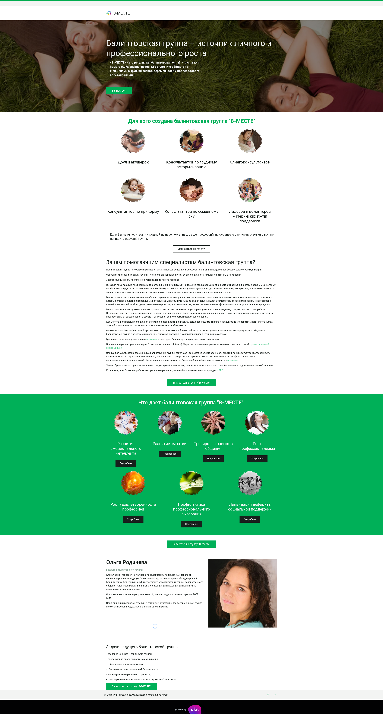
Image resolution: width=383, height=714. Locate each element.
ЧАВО (171, 13)
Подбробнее (170, 453)
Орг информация (205, 13)
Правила (185, 13)
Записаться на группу (191, 248)
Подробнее (126, 463)
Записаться (119, 90)
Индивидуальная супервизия (252, 13)
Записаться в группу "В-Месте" (191, 382)
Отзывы (225, 13)
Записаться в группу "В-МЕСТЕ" (131, 686)
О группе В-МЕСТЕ (151, 13)
